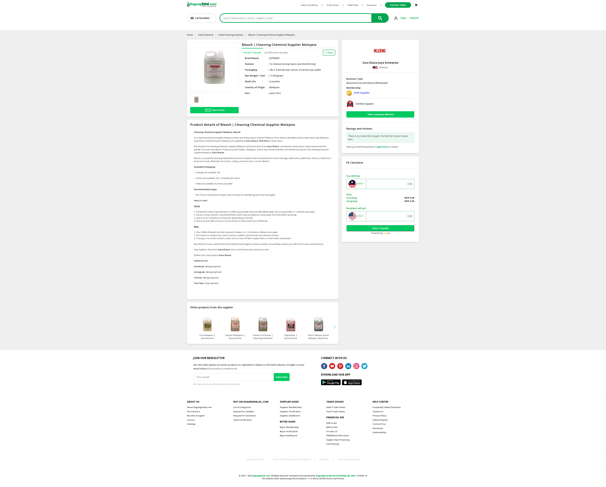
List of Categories (242, 407)
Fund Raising (332, 443)
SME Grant (331, 423)
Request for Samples (243, 411)
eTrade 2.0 (331, 431)
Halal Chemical (205, 34)
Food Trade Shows (335, 411)
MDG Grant (331, 427)
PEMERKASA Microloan (337, 435)
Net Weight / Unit (255, 75)
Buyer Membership (289, 427)
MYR (359, 184)
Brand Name (252, 58)
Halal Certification (242, 419)
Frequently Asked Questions (387, 407)
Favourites (372, 5)
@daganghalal (213, 266)
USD (359, 216)
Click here (264, 140)
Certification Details (276, 52)
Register (414, 17)
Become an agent (196, 415)
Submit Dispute (380, 419)
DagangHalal (211, 283)
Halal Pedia (352, 5)
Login (403, 17)
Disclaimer (378, 428)
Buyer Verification (289, 431)
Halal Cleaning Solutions (231, 34)
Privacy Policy (379, 415)
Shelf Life (250, 81)
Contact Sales (398, 4)
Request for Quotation (244, 415)
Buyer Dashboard (288, 435)
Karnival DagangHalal (349, 459)
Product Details (252, 52)
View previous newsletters (222, 368)
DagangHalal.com (255, 459)
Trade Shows (332, 5)
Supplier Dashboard (290, 415)
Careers (191, 419)
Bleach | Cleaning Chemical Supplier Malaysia (271, 34)
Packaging (251, 69)
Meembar (324, 459)
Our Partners (193, 411)
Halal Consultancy (309, 5)
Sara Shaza (252, 140)
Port (247, 93)
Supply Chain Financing (338, 439)
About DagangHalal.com (199, 407)
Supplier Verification (290, 411)
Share (330, 52)
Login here (382, 146)
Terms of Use (379, 424)
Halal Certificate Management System (292, 459)
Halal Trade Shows (335, 407)
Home (190, 34)
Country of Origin (255, 87)
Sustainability (379, 432)
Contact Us (378, 411)
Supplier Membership (290, 407)
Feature (249, 63)
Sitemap (191, 424)
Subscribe (282, 377)
